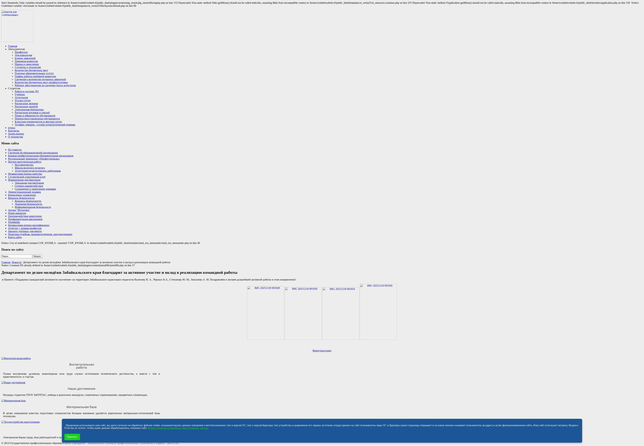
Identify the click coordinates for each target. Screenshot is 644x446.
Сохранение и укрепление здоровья (35, 188)
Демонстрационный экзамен (24, 192)
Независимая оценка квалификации (28, 225)
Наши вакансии (17, 213)
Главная (5, 262)
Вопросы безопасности (21, 198)
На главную (15, 149)
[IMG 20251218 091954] (340, 338)
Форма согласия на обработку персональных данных (178, 428)
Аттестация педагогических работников (38, 170)
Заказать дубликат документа (25, 231)
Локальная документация (29, 182)
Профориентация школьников (25, 219)
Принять (72, 436)
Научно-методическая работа (24, 161)
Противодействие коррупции (25, 216)
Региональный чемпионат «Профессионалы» (34, 158)
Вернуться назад (322, 350)
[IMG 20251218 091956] (378, 338)
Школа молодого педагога (30, 167)
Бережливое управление (22, 195)
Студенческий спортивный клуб (26, 176)
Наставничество (24, 164)
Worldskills (14, 222)
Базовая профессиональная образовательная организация (40, 155)
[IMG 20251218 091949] (265, 338)
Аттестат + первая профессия (24, 228)
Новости (17, 262)
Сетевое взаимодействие (29, 185)
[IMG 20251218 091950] (303, 338)
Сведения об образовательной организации (33, 152)
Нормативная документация (24, 179)
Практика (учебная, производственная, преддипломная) (40, 234)
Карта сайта (15, 237)
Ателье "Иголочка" (19, 210)
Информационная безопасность (33, 207)
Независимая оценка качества (25, 173)
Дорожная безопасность (28, 204)
